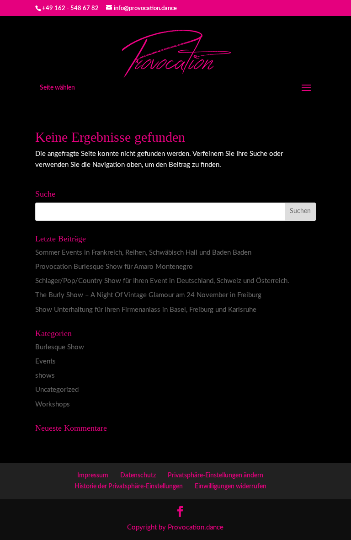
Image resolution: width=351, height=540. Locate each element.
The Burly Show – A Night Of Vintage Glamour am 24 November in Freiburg (148, 295)
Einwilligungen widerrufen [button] (230, 486)
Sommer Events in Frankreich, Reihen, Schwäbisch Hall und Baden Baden (143, 252)
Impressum (92, 475)
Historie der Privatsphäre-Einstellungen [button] (128, 486)
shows (45, 375)
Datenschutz (138, 475)
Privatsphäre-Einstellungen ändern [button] (215, 475)
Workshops (52, 404)
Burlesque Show (59, 347)
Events (45, 361)
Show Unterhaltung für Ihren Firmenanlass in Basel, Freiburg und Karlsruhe (145, 309)
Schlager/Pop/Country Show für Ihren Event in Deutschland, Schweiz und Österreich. (162, 281)
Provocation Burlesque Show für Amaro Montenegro (114, 266)
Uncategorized (57, 389)
